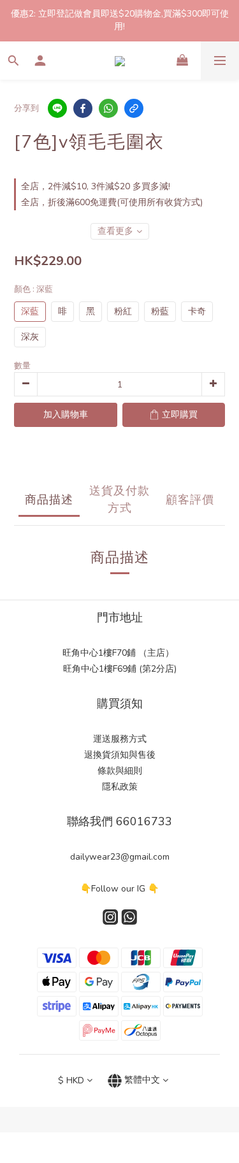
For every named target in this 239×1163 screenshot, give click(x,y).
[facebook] (82, 108)
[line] (57, 108)
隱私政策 (120, 787)
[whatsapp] (108, 108)
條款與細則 (120, 771)
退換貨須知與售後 (120, 755)
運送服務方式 (120, 739)
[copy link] (133, 108)
